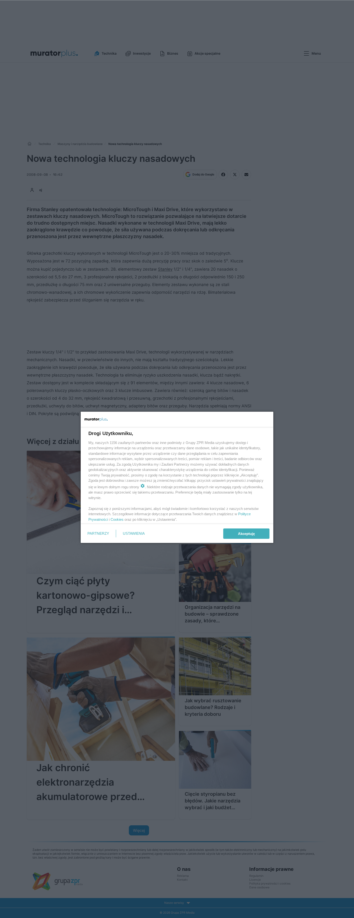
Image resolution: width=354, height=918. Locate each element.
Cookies (117, 519)
